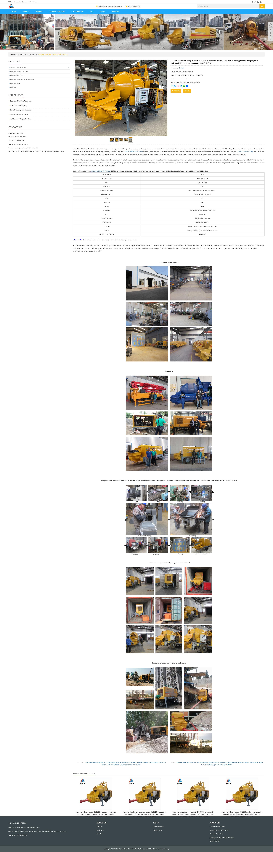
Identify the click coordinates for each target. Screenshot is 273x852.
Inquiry (102, 12)
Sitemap (166, 849)
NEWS (156, 823)
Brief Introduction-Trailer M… (19, 114)
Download (100, 834)
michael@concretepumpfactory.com (110, 6)
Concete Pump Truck (17, 75)
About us (26, 12)
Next (164, 98)
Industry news (157, 830)
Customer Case (77, 12)
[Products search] (262, 6)
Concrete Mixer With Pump (134, 151)
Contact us (115, 12)
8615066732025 (22, 144)
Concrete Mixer (15, 83)
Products (39, 12)
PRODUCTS (215, 823)
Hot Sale (32, 54)
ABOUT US (101, 823)
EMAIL (187, 91)
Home (14, 12)
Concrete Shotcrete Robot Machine (22, 79)
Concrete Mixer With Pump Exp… (21, 101)
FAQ (91, 12)
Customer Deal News (57, 12)
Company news (158, 826)
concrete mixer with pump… (19, 105)
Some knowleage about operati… (21, 110)
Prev (77, 98)
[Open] (270, 32)
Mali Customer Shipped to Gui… (21, 119)
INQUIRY (176, 91)
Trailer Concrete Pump (245, 151)
